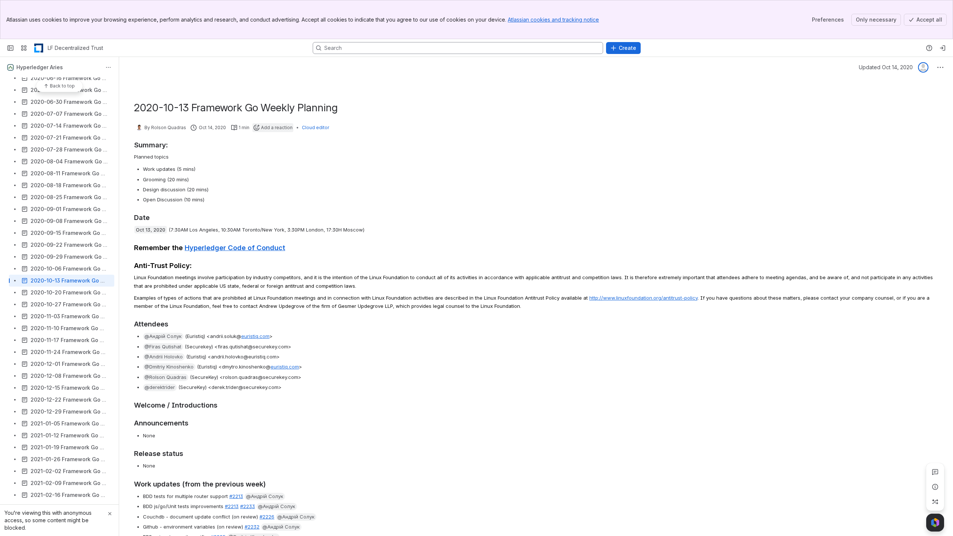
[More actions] (108, 67)
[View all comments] (935, 472)
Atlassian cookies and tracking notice (553, 19)
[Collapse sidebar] (10, 48)
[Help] (929, 48)
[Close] (109, 513)
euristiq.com (255, 336)
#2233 (247, 506)
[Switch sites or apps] (24, 48)
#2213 (236, 496)
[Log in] (943, 48)
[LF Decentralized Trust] (39, 48)
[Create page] (935, 502)
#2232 (252, 527)
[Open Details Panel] (935, 487)
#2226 (266, 517)
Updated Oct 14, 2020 (886, 67)
